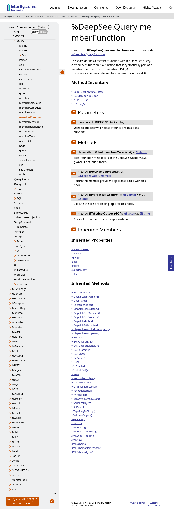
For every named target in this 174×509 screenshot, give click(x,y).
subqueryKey (79, 269)
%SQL (15, 384)
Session (18, 203)
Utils (16, 265)
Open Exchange (126, 7)
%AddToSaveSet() (81, 292)
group (22, 93)
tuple (22, 174)
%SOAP (16, 379)
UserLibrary (24, 255)
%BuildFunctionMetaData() (87, 91)
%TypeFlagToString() (83, 411)
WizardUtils (21, 269)
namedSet (25, 141)
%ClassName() (79, 300)
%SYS (15, 389)
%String (145, 213)
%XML (15, 432)
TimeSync (19, 246)
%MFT (15, 341)
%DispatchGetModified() (85, 313)
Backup (16, 456)
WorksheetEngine (24, 279)
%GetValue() (78, 358)
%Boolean (129, 194)
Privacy (132, 502)
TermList (19, 231)
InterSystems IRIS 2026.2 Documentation (23, 501)
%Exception (18, 303)
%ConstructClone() (82, 304)
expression (25, 79)
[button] (73, 112)
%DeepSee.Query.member (94, 176)
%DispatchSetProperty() (85, 333)
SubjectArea (21, 212)
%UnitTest (17, 413)
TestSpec (19, 236)
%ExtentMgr (19, 308)
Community (101, 7)
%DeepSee (87, 16)
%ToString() (78, 104)
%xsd (15, 451)
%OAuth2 (17, 355)
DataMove (18, 465)
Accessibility (154, 505)
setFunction (26, 169)
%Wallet (16, 417)
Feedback (171, 262)
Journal (16, 475)
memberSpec (27, 131)
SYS (14, 489)
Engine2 (24, 50)
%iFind (16, 441)
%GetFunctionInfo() (82, 341)
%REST (15, 365)
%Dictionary (19, 289)
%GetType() (78, 353)
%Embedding (19, 298)
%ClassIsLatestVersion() (85, 296)
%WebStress (19, 422)
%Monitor (17, 346)
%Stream (17, 398)
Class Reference (51, 16)
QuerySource (21, 179)
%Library (17, 336)
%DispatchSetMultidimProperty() (90, 329)
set (21, 164)
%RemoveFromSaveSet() (85, 398)
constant (24, 74)
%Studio (16, 403)
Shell (17, 207)
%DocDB (17, 293)
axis (21, 64)
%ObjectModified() (82, 382)
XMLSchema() (79, 443)
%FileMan (17, 317)
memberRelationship (31, 126)
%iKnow (16, 446)
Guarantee (154, 502)
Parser (23, 60)
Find (24, 55)
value (74, 274)
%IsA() (75, 362)
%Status (141, 152)
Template (22, 227)
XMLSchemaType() (82, 452)
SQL (19, 198)
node (22, 145)
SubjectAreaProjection (27, 217)
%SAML (16, 374)
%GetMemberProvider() (85, 95)
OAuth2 (16, 484)
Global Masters (152, 7)
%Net (15, 351)
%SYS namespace (70, 16)
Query (97, 16)
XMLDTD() (77, 423)
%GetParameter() (81, 349)
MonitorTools (19, 479)
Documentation (77, 7)
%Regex (16, 370)
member (24, 98)
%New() (75, 374)
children (76, 253)
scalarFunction (27, 160)
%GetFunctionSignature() (86, 345)
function (24, 88)
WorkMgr (19, 274)
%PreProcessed (80, 249)
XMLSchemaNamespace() (86, 448)
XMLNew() (77, 439)
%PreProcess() (79, 100)
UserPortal (23, 260)
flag (21, 83)
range (22, 155)
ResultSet (19, 193)
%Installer (17, 322)
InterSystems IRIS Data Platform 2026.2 (22, 16)
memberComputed (30, 107)
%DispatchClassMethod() (85, 308)
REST (19, 188)
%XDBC (16, 427)
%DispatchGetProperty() (85, 317)
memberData (27, 112)
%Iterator (17, 327)
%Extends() (77, 337)
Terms (142, 502)
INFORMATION (20, 470)
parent (75, 265)
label (74, 261)
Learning (55, 7)
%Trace (16, 408)
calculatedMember (30, 69)
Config (15, 460)
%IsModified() (79, 370)
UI (18, 250)
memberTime (27, 136)
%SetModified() (80, 407)
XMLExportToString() (83, 435)
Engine (23, 45)
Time (20, 241)
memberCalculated (30, 102)
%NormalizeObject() (83, 378)
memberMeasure (29, 122)
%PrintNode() (79, 394)
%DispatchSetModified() (85, 325)
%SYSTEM (17, 394)
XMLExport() (78, 427)
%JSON (16, 331)
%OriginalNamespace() (84, 386)
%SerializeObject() (81, 403)
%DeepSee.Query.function (88, 54)
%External (17, 312)
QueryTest (20, 184)
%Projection (19, 360)
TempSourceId (22, 222)
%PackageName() (81, 390)
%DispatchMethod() (82, 321)
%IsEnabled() (78, 366)
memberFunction (111, 16)
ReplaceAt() (78, 419)
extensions (23, 284)
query (22, 150)
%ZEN (15, 436)
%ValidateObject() (81, 415)
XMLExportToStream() (84, 431)
